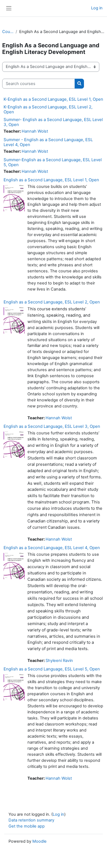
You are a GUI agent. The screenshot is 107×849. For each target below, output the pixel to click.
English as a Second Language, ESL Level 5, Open (52, 669)
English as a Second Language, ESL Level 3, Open (52, 426)
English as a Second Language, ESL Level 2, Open (52, 302)
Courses (7, 31)
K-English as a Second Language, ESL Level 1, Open (53, 99)
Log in (97, 8)
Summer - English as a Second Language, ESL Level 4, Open (48, 142)
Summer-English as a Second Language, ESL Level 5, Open (53, 162)
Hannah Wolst (35, 131)
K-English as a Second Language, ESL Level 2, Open (48, 109)
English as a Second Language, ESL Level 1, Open (51, 179)
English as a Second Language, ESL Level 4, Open (52, 547)
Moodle (39, 841)
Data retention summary (31, 820)
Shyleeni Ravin (59, 660)
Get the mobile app (27, 826)
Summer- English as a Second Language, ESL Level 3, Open (53, 122)
